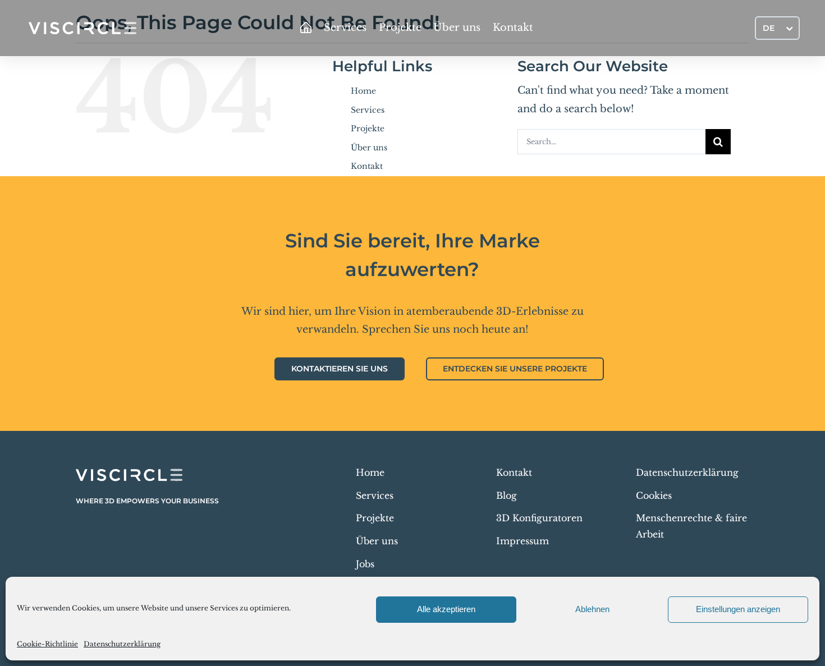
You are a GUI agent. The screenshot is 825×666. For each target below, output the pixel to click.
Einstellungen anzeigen (738, 609)
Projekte (367, 128)
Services (367, 110)
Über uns (369, 148)
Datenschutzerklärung (122, 644)
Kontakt (367, 166)
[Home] (305, 28)
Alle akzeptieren (446, 609)
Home (363, 91)
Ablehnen (592, 609)
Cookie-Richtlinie (47, 644)
